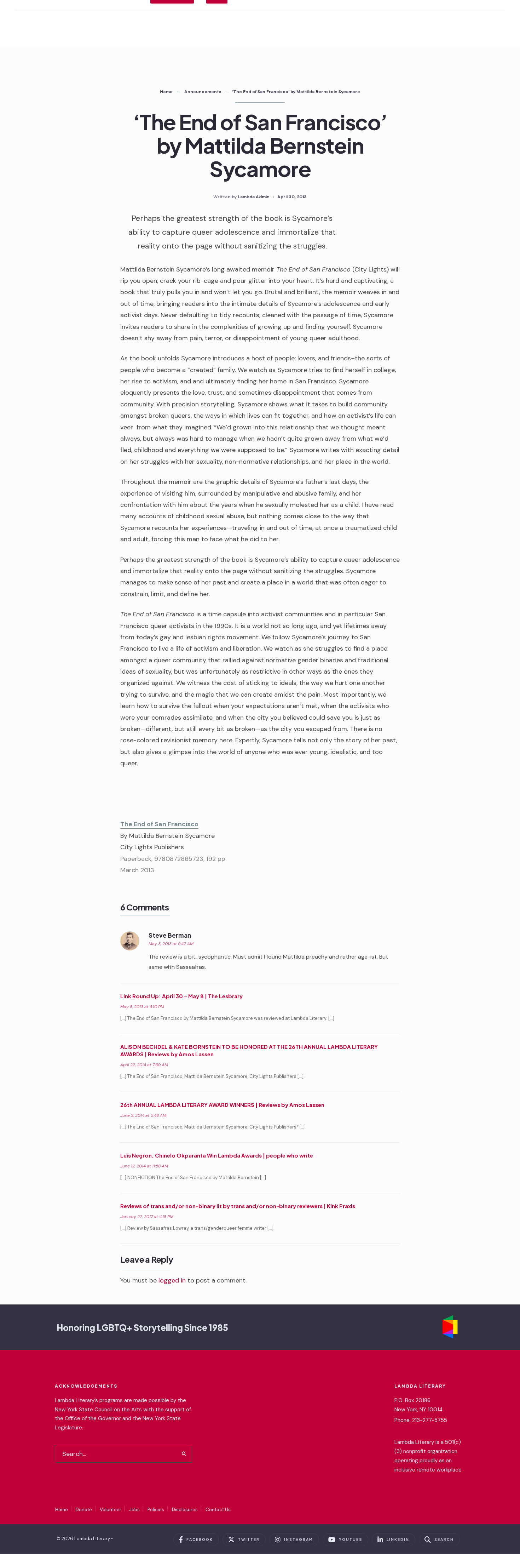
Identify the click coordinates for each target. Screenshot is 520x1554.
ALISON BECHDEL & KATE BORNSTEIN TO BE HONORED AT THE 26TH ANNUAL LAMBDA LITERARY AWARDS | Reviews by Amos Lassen (249, 1050)
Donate (84, 1510)
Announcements (202, 92)
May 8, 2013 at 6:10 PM (142, 1007)
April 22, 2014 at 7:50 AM (144, 1065)
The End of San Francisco (159, 824)
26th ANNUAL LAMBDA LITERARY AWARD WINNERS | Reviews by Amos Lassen (222, 1104)
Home (166, 92)
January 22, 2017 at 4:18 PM (146, 1216)
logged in (172, 1280)
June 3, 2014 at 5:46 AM (143, 1115)
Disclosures (185, 1510)
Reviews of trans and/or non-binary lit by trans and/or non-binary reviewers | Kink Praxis (237, 1205)
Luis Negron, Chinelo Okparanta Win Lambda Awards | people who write (216, 1155)
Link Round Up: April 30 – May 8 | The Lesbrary (181, 996)
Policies (156, 1510)
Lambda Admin (254, 197)
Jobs (134, 1510)
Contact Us (218, 1510)
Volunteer (110, 1510)
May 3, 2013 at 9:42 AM (171, 944)
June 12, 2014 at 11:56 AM (144, 1166)
